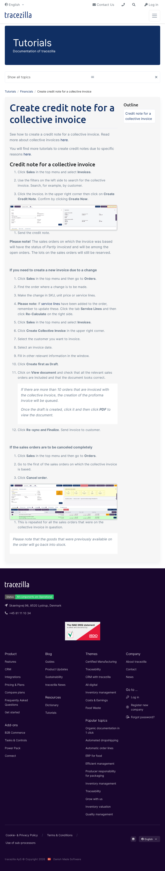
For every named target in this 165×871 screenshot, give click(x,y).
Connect (10, 755)
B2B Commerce (15, 732)
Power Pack (13, 748)
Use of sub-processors (20, 842)
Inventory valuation (98, 806)
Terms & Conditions (59, 835)
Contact (131, 669)
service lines (50, 304)
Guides (49, 661)
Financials (26, 91)
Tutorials (10, 91)
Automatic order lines (99, 748)
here (64, 140)
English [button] (14, 5)
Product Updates (56, 669)
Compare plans (15, 692)
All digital (91, 684)
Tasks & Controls (16, 740)
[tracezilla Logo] (17, 584)
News (129, 677)
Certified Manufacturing (101, 661)
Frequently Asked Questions (16, 702)
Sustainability (54, 677)
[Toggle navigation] (154, 15)
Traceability (93, 669)
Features (10, 661)
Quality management (99, 814)
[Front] (18, 15)
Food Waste (93, 708)
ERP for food (94, 755)
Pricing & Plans (14, 684)
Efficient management (100, 763)
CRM (8, 669)
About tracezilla (136, 661)
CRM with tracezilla (98, 677)
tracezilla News (55, 684)
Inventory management (101, 692)
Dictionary (52, 705)
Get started (12, 712)
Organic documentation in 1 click (103, 730)
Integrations (13, 677)
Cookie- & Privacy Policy (22, 835)
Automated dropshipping (102, 740)
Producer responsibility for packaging (101, 773)
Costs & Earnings (97, 700)
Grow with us (94, 799)
